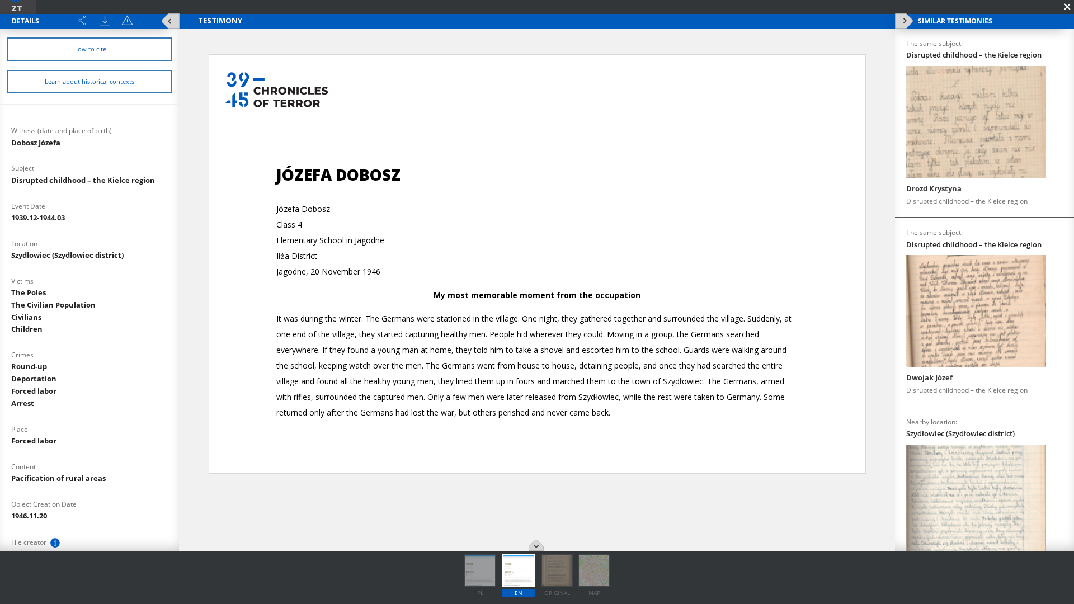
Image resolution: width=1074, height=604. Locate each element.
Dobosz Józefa (35, 143)
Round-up (29, 366)
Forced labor (33, 391)
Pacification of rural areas (58, 478)
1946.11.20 (29, 516)
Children (27, 329)
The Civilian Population (53, 305)
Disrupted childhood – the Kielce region (83, 180)
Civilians (26, 317)
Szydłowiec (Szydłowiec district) (67, 255)
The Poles (28, 292)
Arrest (22, 403)
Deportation (33, 379)
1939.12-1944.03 (38, 218)
